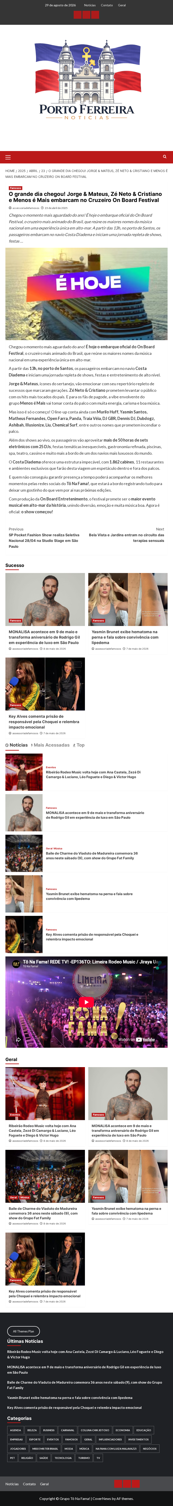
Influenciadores (110, 1439)
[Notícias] (78, 15)
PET (12, 1457)
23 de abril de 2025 (56, 208)
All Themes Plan (23, 1331)
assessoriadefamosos (26, 208)
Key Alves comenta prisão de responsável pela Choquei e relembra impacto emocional (44, 721)
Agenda (15, 1430)
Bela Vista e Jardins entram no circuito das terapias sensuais (126, 535)
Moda (69, 1448)
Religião (27, 1457)
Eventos (51, 767)
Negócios (150, 1448)
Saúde (44, 1457)
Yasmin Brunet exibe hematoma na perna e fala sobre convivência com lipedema (125, 637)
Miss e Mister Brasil (45, 1448)
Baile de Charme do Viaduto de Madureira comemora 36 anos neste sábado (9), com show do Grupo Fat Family (43, 1213)
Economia (123, 1430)
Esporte (35, 1439)
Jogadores (18, 1448)
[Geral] (95, 15)
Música (58, 848)
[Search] (165, 157)
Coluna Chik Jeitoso (95, 1430)
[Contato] (86, 15)
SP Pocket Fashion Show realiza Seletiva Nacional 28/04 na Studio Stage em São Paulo (44, 538)
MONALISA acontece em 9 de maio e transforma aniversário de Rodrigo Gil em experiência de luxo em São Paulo (44, 637)
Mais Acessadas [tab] (51, 745)
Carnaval (67, 1430)
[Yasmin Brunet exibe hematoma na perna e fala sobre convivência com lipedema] (128, 599)
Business (49, 1430)
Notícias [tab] (18, 745)
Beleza (32, 1430)
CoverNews (102, 1498)
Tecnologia (63, 1457)
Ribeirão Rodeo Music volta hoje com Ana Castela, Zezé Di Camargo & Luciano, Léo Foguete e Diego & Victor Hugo (42, 1130)
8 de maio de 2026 (54, 648)
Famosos (15, 188)
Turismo (84, 1457)
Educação (144, 1430)
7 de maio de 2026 (137, 648)
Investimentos (138, 1439)
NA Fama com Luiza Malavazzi (116, 1448)
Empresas (16, 1439)
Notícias (90, 5)
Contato (107, 5)
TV (98, 1457)
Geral (122, 5)
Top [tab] (80, 745)
